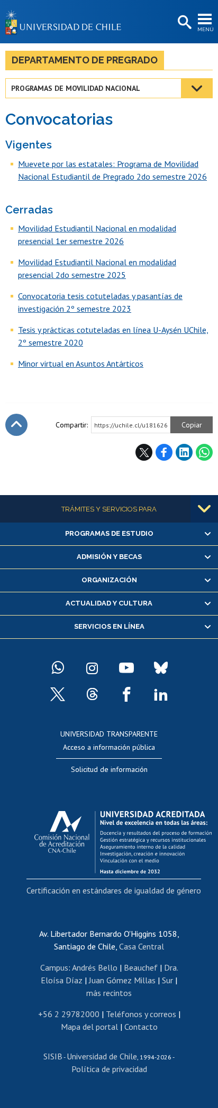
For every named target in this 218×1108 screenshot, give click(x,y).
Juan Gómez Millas (122, 980)
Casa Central (141, 946)
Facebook (164, 452)
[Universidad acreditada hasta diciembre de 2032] (123, 839)
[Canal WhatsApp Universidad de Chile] (57, 668)
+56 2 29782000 (68, 1014)
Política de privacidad (109, 1069)
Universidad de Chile (102, 1056)
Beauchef (141, 967)
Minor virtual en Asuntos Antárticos (80, 363)
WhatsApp (204, 452)
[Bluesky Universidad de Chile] (161, 668)
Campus (54, 967)
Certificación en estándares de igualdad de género (113, 890)
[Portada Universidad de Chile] (66, 21)
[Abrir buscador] (184, 23)
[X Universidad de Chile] (57, 694)
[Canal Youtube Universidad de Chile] (126, 668)
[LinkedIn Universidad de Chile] (161, 694)
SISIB (52, 1056)
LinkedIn (184, 452)
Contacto (141, 1026)
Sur (167, 980)
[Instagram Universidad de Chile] (92, 668)
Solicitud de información (109, 769)
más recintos (109, 993)
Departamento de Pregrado (85, 60)
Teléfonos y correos (141, 1014)
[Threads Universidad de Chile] (92, 694)
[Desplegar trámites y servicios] (204, 509)
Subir (16, 425)
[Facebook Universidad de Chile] (126, 694)
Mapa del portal (89, 1026)
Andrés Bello (94, 967)
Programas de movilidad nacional (75, 88)
